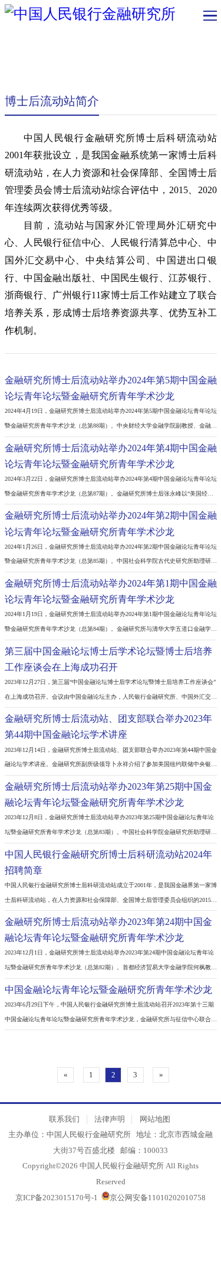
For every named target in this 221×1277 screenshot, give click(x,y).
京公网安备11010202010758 (158, 1197)
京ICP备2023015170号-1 (56, 1197)
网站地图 (155, 1119)
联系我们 (64, 1119)
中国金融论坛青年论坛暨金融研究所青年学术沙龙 (108, 990)
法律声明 (109, 1119)
